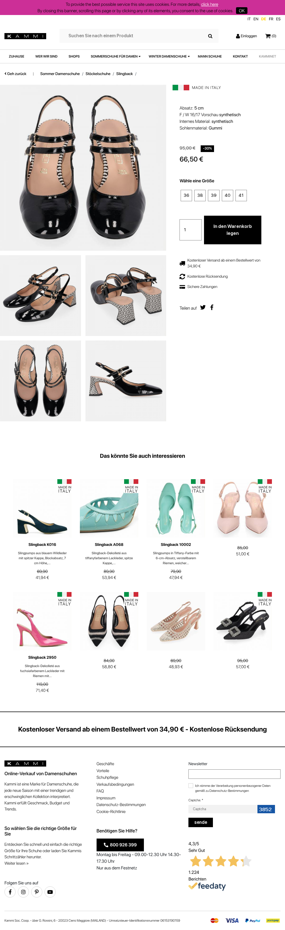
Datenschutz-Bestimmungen (121, 804)
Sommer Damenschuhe (60, 74)
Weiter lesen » (16, 863)
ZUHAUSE (16, 56)
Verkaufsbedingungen (115, 784)
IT (249, 19)
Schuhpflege (107, 777)
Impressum (106, 797)
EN (256, 19)
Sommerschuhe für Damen (114, 56)
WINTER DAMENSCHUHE (168, 56)
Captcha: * (195, 800)
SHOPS (74, 56)
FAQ (100, 791)
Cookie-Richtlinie (111, 811)
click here (209, 4)
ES (278, 19)
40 (227, 195)
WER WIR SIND (46, 56)
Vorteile (103, 770)
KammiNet (267, 56)
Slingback (124, 74)
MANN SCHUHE (210, 56)
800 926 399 (122, 844)
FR (271, 19)
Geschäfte (105, 763)
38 (200, 195)
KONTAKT (240, 56)
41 (241, 195)
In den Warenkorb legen (232, 229)
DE (263, 19)
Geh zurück (16, 74)
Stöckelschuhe (98, 74)
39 (214, 195)
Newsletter (197, 763)
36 (186, 195)
